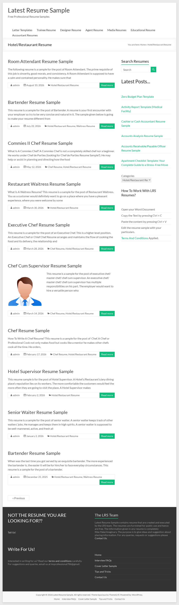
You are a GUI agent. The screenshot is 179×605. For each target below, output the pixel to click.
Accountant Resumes (25, 35)
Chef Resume (55, 166)
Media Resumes (116, 30)
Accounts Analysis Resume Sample (142, 135)
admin (16, 85)
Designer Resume (70, 30)
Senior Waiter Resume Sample (38, 412)
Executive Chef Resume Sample (39, 225)
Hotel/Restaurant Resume (65, 85)
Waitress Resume (85, 126)
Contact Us (101, 538)
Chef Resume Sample (29, 330)
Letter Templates (22, 30)
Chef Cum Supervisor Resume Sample (45, 265)
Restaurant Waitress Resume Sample (44, 184)
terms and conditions (60, 560)
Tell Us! (12, 532)
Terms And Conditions (134, 238)
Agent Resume (94, 30)
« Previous (18, 498)
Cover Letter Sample (106, 565)
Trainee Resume (46, 30)
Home (143, 44)
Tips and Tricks (103, 571)
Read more (107, 85)
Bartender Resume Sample (34, 102)
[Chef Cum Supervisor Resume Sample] (25, 273)
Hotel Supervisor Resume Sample (40, 371)
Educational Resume (143, 30)
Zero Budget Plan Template (137, 96)
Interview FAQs (103, 560)
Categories (127, 175)
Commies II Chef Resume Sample (40, 143)
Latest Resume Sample (39, 10)
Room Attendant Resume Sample (40, 61)
